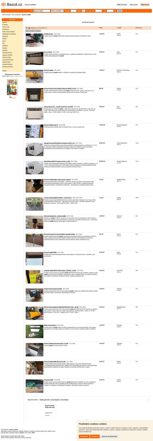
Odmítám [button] (95, 436)
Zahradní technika (7, 66)
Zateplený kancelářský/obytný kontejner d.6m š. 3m (59, 143)
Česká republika (9, 437)
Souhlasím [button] (84, 436)
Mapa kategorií (5, 436)
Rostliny (4, 48)
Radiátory (5, 45)
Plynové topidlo (48, 70)
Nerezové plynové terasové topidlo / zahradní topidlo (59, 234)
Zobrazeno (139, 27)
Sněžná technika (7, 52)
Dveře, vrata (5, 27)
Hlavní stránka (6, 14)
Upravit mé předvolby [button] (109, 436)
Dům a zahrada (16, 14)
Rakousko (28, 437)
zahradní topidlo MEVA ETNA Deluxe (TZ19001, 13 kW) (60, 270)
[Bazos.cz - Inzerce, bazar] (11, 6)
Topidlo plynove (48, 34)
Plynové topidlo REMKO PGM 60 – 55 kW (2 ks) (58, 197)
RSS (46, 431)
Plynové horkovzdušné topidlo (53, 289)
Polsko (23, 437)
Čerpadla (5, 24)
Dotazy (9, 431)
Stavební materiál (7, 55)
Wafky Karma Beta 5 (50, 325)
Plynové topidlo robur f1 (51, 125)
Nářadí (4, 38)
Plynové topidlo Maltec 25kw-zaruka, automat (57, 179)
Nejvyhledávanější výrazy (17, 436)
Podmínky (32, 431)
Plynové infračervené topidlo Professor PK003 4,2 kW (60, 88)
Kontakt (21, 431)
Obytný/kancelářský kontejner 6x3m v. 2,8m (57, 161)
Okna (4, 41)
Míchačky (5, 36)
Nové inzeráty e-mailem (33, 31)
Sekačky (4, 50)
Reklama (26, 431)
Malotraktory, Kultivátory (9, 34)
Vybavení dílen (6, 57)
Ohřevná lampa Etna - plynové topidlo (55, 216)
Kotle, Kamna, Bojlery (8, 31)
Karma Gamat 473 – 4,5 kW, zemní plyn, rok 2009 (58, 106)
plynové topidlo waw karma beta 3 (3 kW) (56, 343)
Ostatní (4, 70)
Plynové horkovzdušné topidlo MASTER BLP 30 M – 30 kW (61, 307)
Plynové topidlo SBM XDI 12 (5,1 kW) (54, 361)
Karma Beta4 (48, 52)
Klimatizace (5, 29)
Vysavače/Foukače (7, 59)
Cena (100, 27)
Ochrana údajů (39, 431)
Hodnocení (15, 431)
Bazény (4, 22)
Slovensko (18, 437)
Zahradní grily (6, 62)
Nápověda (4, 431)
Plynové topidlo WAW (50, 252)
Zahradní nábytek (7, 64)
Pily (3, 43)
